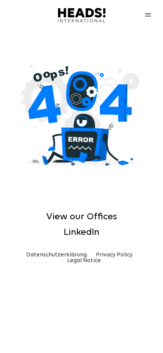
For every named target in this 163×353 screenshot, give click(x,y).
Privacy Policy (114, 255)
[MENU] (147, 15)
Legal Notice (84, 261)
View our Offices (81, 217)
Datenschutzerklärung (56, 255)
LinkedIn (81, 232)
